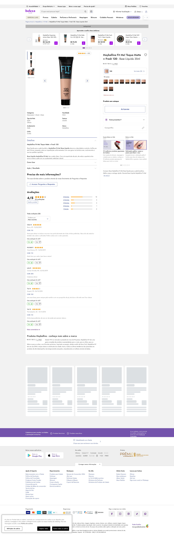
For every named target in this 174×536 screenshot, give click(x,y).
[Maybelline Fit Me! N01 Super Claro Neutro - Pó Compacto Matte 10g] (120, 39)
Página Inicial (30, 22)
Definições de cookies (13, 529)
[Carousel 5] (127, 165)
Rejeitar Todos (43, 529)
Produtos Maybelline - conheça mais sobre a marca (52, 336)
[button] (56, 43)
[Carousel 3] (124, 165)
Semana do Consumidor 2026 (76, 474)
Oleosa (29, 122)
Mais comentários (33, 329)
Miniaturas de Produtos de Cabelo (99, 482)
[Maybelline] (110, 64)
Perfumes (52, 476)
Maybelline (38, 22)
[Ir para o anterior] (144, 17)
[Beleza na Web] (30, 11)
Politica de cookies (27, 523)
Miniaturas (119, 17)
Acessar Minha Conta (138, 12)
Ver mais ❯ (106, 175)
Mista (28, 120)
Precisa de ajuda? (89, 6)
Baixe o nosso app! (75, 6)
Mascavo (91, 476)
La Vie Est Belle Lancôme (96, 478)
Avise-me (125, 109)
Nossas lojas (29, 494)
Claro (64, 115)
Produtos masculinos (76, 433)
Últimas (132, 474)
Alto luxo (132, 478)
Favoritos (145, 6)
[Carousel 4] (125, 165)
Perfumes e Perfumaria (68, 17)
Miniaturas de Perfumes (96, 480)
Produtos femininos (59, 433)
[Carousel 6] (129, 165)
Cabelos (54, 17)
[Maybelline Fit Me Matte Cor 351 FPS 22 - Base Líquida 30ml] (65, 39)
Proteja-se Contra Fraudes (33, 480)
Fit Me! (46, 22)
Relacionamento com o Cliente (35, 474)
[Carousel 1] (121, 165)
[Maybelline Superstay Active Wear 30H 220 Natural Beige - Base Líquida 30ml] (38, 39)
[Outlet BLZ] (133, 17)
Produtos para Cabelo (56, 474)
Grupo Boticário (48, 6)
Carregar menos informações (87, 464)
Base (42, 115)
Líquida (64, 120)
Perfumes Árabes (72, 478)
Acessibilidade (33, 6)
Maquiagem (83, 17)
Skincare (94, 17)
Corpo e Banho (54, 482)
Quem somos (30, 496)
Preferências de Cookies (33, 482)
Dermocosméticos (55, 486)
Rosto (37, 115)
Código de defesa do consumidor (36, 486)
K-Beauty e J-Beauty (72, 480)
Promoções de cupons (32, 498)
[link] (45, 39)
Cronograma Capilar (56, 484)
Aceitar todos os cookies (60, 529)
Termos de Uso (30, 488)
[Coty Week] (33, 17)
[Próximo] (145, 39)
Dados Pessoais (121, 474)
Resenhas (132, 476)
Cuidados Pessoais (106, 17)
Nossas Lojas (62, 6)
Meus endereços (121, 476)
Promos (45, 17)
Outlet (27, 492)
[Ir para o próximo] (147, 17)
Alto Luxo (69, 476)
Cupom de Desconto (73, 482)
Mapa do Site (30, 490)
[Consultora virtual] (91, 11)
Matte (28, 128)
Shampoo (91, 474)
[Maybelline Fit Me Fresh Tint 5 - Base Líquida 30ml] (93, 39)
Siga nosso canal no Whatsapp (139, 480)
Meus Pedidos (131, 6)
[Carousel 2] (122, 165)
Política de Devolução (32, 476)
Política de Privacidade (32, 478)
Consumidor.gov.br (31, 484)
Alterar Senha (120, 478)
